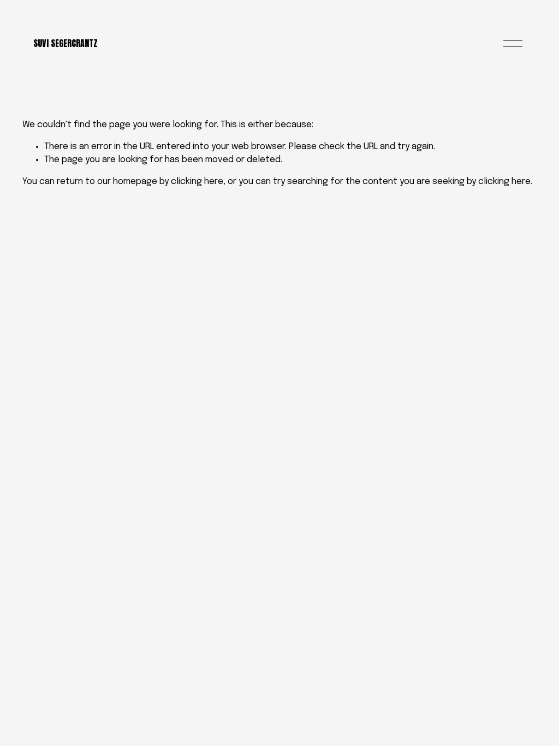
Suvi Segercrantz (65, 43)
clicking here (197, 181)
